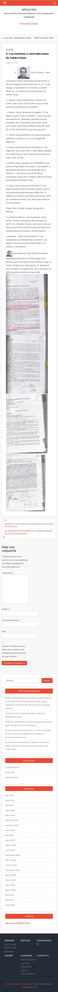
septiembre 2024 (12, 855)
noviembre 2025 (12, 825)
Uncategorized (11, 777)
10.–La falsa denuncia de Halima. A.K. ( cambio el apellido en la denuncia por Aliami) (28, 532)
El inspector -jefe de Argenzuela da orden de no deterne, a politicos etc (29, 525)
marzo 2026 (10, 810)
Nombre (6, 609)
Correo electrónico (11, 620)
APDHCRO (29, 9)
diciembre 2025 (11, 820)
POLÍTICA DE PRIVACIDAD (10, 946)
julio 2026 (9, 795)
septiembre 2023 (12, 870)
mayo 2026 (9, 800)
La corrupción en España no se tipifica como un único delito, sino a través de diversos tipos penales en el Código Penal (27, 745)
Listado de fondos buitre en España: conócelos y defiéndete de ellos (25, 715)
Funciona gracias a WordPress (18, 984)
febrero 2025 (10, 845)
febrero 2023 (10, 880)
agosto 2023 (10, 875)
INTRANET (9, 951)
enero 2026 (10, 815)
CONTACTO (43, 955)
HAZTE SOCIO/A (28, 959)
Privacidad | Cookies (29, 23)
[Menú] (4, 3)
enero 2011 (10, 905)
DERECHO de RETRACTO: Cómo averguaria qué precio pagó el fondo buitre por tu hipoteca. (28, 723)
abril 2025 (9, 835)
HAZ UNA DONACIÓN (26, 965)
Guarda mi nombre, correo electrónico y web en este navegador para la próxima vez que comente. (14, 651)
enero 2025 (10, 850)
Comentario (8, 573)
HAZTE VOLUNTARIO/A (28, 972)
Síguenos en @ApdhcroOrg (17, 923)
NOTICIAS (9, 49)
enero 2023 (10, 885)
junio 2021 (9, 895)
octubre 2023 (11, 865)
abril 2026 (9, 805)
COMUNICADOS (12, 767)
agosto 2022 (10, 890)
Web (4, 631)
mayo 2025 (9, 830)
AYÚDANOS (26, 955)
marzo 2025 (10, 840)
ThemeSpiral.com (29, 987)
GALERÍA (8, 955)
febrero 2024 (10, 860)
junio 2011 (9, 900)
